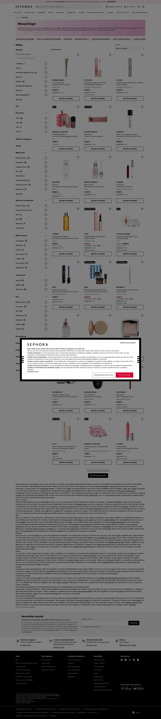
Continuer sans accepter (128, 342)
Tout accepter (124, 375)
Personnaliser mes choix (103, 375)
